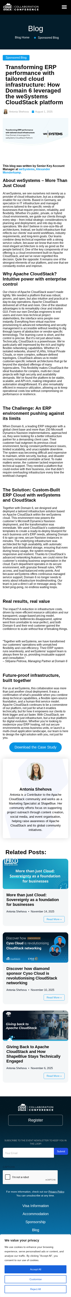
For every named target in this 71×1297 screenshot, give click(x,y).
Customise (35, 1279)
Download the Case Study (35, 747)
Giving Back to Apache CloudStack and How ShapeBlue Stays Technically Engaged (33, 1054)
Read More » (54, 919)
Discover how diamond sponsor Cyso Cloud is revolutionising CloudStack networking (31, 975)
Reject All (35, 1289)
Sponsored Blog (48, 37)
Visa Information (35, 1206)
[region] (35, 1265)
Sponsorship (35, 1222)
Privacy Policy (56, 1191)
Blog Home (22, 37)
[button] (64, 7)
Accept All (35, 1269)
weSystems (27, 169)
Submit (61, 1151)
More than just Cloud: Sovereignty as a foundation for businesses (32, 900)
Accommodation (36, 1214)
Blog (35, 1230)
